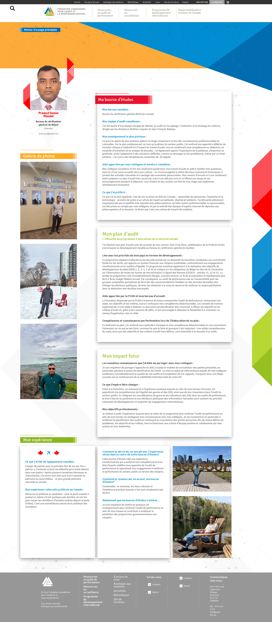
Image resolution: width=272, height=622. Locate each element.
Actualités (147, 2)
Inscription (202, 2)
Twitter (155, 592)
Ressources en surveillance (131, 12)
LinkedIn (156, 584)
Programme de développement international (161, 12)
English (185, 2)
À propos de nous (91, 2)
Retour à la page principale (40, 30)
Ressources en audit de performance (105, 12)
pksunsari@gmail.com (48, 133)
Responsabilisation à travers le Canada (189, 11)
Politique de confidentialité (54, 606)
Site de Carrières (171, 2)
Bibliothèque (133, 2)
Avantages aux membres (113, 2)
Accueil (77, 2)
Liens (157, 2)
